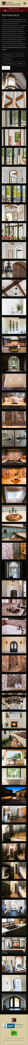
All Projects (7, 54)
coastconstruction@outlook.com (15, 10)
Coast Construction (11, 3)
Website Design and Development (10, 1040)
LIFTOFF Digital (22, 1040)
